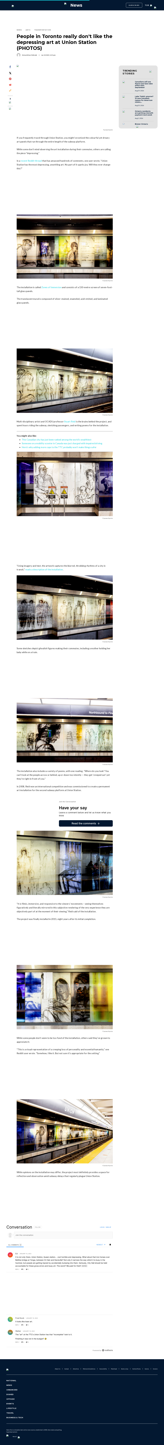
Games (147, 1369)
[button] (128, 84)
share (103, 1269)
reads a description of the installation (44, 569)
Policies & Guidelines (89, 1369)
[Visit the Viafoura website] (107, 1350)
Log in (102, 1227)
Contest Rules (136, 1369)
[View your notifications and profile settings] (110, 1244)
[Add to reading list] (10, 109)
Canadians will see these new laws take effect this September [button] (144, 84)
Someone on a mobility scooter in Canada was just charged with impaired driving (62, 443)
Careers (155, 1369)
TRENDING (130, 72)
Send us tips (124, 1369)
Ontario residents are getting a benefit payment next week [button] (144, 113)
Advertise (76, 1369)
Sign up (108, 1227)
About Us (57, 1369)
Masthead (114, 1369)
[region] (59, 1288)
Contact (66, 1369)
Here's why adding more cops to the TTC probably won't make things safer (59, 447)
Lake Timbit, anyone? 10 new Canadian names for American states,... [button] (144, 99)
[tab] (15, 1245)
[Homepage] (11, 1369)
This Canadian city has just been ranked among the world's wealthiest (56, 439)
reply (17, 1269)
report (108, 1269)
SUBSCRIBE (134, 5)
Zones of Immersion (51, 287)
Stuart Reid (69, 421)
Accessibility (103, 1369)
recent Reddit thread (31, 160)
